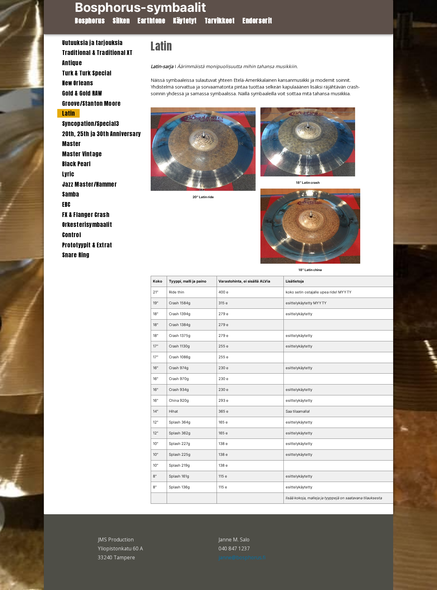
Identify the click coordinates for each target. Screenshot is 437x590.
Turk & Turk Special (86, 73)
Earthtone (151, 21)
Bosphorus (90, 21)
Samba (70, 194)
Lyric (68, 174)
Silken (121, 21)
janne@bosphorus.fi (242, 557)
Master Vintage (82, 154)
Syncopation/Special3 (90, 123)
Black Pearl (76, 163)
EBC (66, 204)
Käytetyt (185, 21)
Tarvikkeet (220, 21)
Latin (68, 113)
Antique (72, 62)
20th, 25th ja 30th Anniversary (101, 133)
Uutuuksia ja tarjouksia (92, 42)
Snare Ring (76, 255)
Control (71, 234)
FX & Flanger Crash (85, 214)
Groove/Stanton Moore (91, 103)
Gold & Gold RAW (82, 93)
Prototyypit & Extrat (87, 245)
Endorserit (257, 21)
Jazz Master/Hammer (89, 184)
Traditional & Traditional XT (97, 52)
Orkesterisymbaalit (87, 224)
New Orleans (77, 83)
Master (71, 143)
